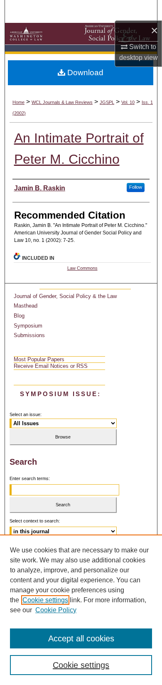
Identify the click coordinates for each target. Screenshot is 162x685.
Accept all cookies (81, 638)
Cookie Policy (55, 610)
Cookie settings (45, 600)
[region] (81, 610)
